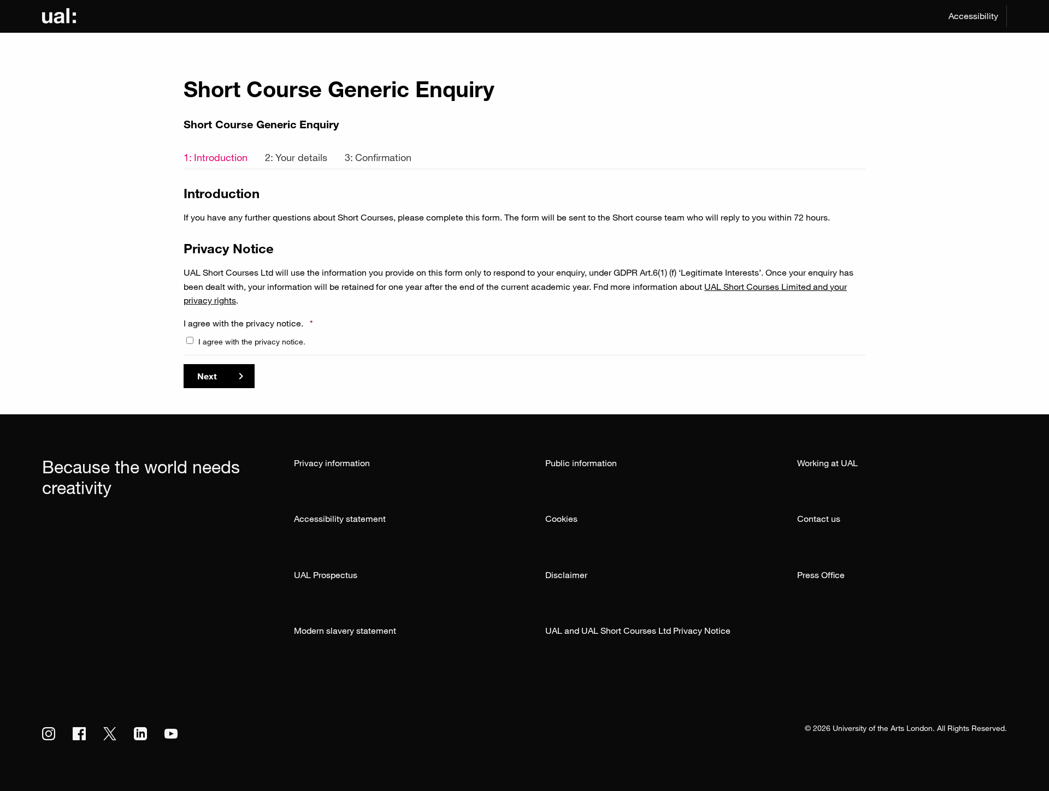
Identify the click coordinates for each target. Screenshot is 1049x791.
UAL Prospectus (325, 574)
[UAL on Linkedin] (140, 733)
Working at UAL (827, 462)
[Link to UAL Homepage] (59, 16)
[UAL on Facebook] (79, 733)
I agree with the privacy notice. (248, 323)
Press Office (821, 574)
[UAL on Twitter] (109, 733)
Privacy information (332, 462)
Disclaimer (566, 574)
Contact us (818, 518)
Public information (581, 462)
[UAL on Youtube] (171, 733)
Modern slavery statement (345, 630)
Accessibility (973, 15)
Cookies (561, 518)
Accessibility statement (340, 518)
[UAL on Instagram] (48, 733)
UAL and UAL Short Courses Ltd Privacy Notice (637, 630)
